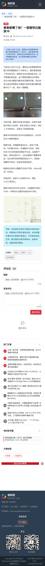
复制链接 (10, 257)
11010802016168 (35, 564)
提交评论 (36, 312)
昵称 (6, 275)
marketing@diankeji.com (20, 511)
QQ (29, 252)
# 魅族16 (18, 456)
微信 (16, 252)
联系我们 (24, 506)
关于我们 (5, 506)
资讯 (10, 13)
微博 (23, 252)
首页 (4, 13)
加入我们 (14, 506)
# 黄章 (7, 456)
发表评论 (8, 288)
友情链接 (33, 506)
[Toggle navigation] (40, 4)
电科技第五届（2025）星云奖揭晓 (18, 439)
